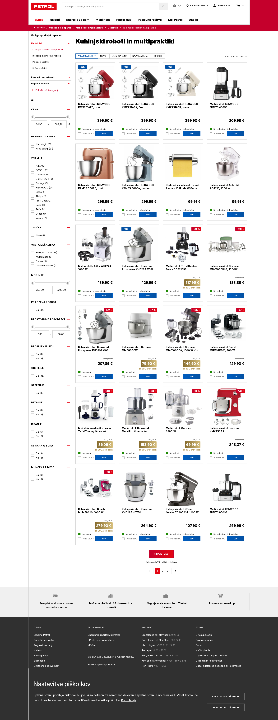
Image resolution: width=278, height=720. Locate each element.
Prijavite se (224, 6)
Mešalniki (112, 27)
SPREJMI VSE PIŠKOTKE (226, 696)
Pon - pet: (147, 650)
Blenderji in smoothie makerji (46, 55)
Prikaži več (161, 553)
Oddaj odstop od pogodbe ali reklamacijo (218, 665)
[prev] (150, 571)
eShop (38, 19)
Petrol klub (123, 19)
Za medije (39, 660)
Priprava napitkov (40, 83)
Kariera (38, 650)
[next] (174, 571)
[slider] (33, 117)
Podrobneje (128, 700)
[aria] (39, 28)
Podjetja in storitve (44, 640)
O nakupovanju (204, 634)
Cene (199, 645)
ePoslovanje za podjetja (101, 640)
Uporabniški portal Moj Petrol (104, 634)
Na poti (55, 19)
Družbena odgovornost (46, 665)
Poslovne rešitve (150, 19)
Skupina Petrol (42, 634)
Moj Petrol (175, 19)
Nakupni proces (204, 640)
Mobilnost (103, 19)
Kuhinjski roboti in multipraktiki (47, 49)
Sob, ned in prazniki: (153, 655)
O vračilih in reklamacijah (209, 660)
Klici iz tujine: (149, 645)
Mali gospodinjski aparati (89, 27)
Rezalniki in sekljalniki (43, 77)
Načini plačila (203, 650)
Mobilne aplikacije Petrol (101, 664)
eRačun (92, 645)
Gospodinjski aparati (60, 27)
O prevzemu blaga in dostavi (211, 655)
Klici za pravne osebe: (154, 660)
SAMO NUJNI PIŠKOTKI (226, 707)
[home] (44, 6)
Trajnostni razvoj (43, 645)
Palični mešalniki (40, 62)
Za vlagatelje (41, 655)
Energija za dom (77, 19)
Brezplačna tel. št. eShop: (156, 640)
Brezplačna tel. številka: (155, 634)
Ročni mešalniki (40, 68)
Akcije (193, 19)
